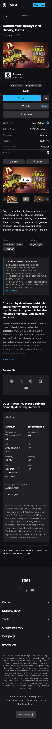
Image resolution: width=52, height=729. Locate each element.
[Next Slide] (47, 199)
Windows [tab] (10, 417)
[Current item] (12, 199)
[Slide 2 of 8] (26, 199)
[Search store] (6, 15)
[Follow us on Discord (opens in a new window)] (40, 381)
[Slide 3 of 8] (39, 199)
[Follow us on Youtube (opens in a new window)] (26, 388)
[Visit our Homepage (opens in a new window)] (12, 381)
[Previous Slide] (5, 199)
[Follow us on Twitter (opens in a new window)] (21, 381)
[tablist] (26, 417)
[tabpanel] (26, 449)
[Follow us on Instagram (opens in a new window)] (31, 381)
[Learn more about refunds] (48, 129)
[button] (26, 359)
